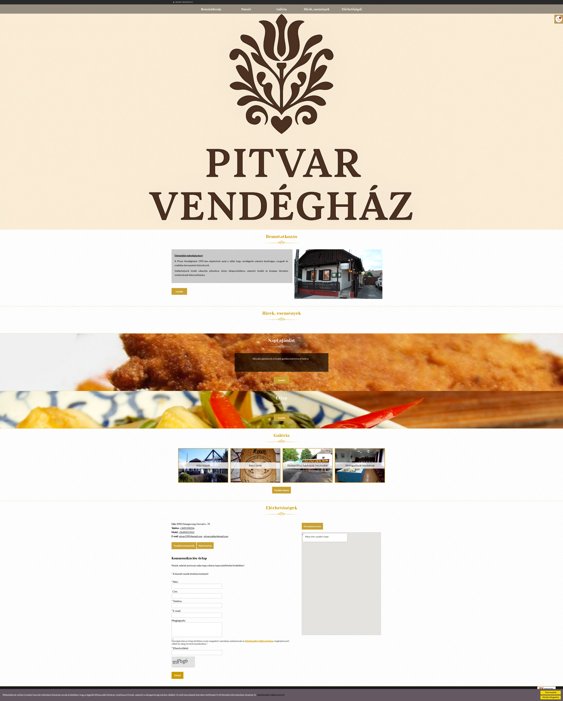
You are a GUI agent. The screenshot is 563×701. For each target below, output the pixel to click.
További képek (281, 490)
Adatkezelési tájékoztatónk (270, 695)
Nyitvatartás (205, 545)
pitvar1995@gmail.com (190, 536)
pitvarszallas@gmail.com (216, 536)
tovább (179, 291)
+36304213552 (186, 532)
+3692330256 (187, 528)
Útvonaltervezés (312, 526)
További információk (183, 545)
